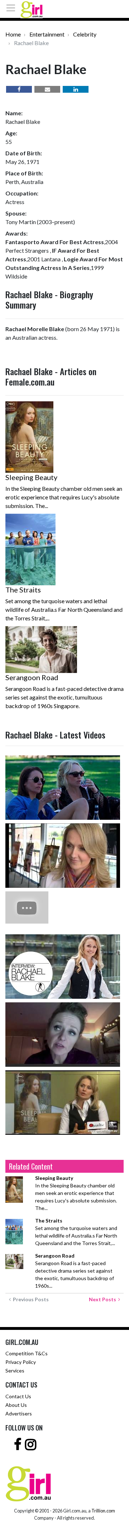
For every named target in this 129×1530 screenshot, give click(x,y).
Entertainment (46, 34)
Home (13, 34)
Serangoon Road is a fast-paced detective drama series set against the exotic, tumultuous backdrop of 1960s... (74, 1271)
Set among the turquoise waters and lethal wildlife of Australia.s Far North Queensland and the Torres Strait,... (76, 1231)
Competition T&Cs (26, 1353)
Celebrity (84, 34)
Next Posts (103, 1299)
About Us (16, 1405)
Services (14, 1370)
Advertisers (18, 1413)
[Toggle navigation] (12, 7)
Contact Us (18, 1396)
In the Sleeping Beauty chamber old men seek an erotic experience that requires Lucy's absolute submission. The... (76, 1193)
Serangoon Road (31, 677)
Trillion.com (103, 1511)
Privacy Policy (20, 1362)
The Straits (23, 589)
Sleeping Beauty (31, 477)
